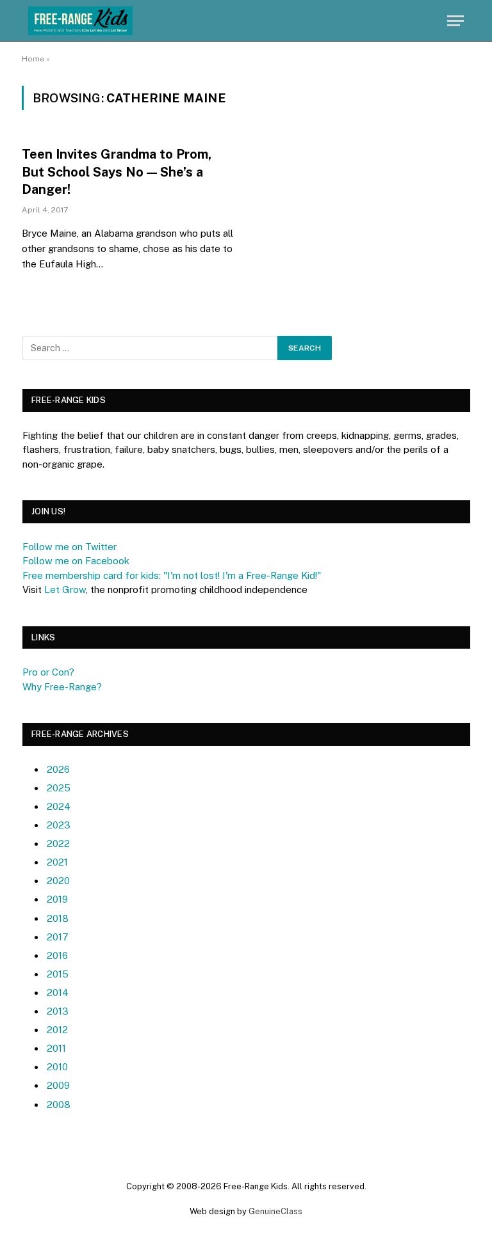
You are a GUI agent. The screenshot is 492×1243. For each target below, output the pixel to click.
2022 (58, 843)
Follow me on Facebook (75, 560)
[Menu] (455, 20)
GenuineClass (275, 1211)
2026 (58, 769)
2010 (57, 1066)
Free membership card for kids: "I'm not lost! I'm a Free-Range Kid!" (171, 575)
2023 (58, 824)
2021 (57, 862)
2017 (58, 936)
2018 (58, 918)
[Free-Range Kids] (80, 21)
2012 (57, 1029)
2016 (57, 955)
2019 (57, 899)
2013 (58, 1011)
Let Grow (65, 589)
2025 (58, 787)
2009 (58, 1085)
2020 (58, 880)
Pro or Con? (48, 672)
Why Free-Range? (62, 686)
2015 (58, 974)
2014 (58, 992)
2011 (56, 1048)
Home (33, 58)
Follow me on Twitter (69, 546)
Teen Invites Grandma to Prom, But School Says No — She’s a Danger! (116, 171)
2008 (58, 1104)
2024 (58, 806)
